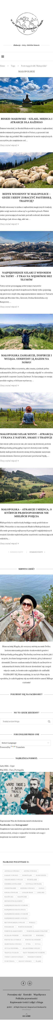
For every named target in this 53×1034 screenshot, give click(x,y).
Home (2, 66)
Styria (28, 944)
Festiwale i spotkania (34, 884)
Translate (20, 747)
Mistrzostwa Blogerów (13, 901)
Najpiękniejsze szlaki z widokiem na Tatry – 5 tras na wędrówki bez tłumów (26, 276)
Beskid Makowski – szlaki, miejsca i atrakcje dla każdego (26, 120)
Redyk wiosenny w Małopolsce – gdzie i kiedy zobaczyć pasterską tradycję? (26, 197)
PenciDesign (26, 1009)
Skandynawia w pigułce (13, 944)
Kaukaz (41, 888)
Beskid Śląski (27, 875)
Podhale (32, 923)
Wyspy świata (9, 961)
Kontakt (27, 994)
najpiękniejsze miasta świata (15, 910)
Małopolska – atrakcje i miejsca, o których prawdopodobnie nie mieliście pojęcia (26, 513)
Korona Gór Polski (11, 892)
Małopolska (8, 897)
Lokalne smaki (27, 892)
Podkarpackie (9, 927)
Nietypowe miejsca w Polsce (14, 923)
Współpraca (39, 994)
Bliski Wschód (41, 875)
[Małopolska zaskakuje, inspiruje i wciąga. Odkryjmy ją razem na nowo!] (26, 332)
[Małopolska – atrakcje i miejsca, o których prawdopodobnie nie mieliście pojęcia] (26, 486)
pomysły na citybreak (12, 940)
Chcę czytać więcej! (8, 145)
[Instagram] (29, 983)
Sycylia (38, 944)
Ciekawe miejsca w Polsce (13, 880)
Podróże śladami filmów (13, 931)
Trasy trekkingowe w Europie (34, 953)
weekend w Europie (34, 957)
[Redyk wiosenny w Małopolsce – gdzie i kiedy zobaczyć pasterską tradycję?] (26, 170)
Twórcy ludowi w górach (13, 957)
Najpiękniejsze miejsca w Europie (16, 914)
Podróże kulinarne (25, 927)
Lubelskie (40, 892)
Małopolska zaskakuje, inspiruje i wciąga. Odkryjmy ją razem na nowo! (26, 359)
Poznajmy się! (14, 994)
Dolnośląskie (32, 880)
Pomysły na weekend (33, 940)
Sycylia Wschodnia (11, 948)
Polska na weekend (11, 935)
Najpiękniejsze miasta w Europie (16, 905)
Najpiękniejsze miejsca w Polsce (15, 918)
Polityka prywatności (26, 998)
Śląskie (38, 961)
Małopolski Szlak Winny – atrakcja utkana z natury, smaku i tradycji (26, 435)
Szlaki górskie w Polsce (31, 948)
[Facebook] (23, 983)
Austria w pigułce (30, 871)
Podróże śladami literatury (37, 931)
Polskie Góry (27, 935)
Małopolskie (22, 897)
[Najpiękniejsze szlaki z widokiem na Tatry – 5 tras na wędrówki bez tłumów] (26, 249)
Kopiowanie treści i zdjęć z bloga (26, 1002)
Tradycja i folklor (11, 953)
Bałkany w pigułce (11, 875)
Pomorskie (40, 935)
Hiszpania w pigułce (27, 888)
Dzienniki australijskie (12, 884)
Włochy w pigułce (25, 961)
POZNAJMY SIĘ (10, 674)
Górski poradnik (10, 888)
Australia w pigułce (12, 871)
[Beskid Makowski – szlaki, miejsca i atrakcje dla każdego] (26, 95)
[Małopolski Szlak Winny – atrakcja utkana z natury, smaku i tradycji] (26, 410)
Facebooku (5, 824)
